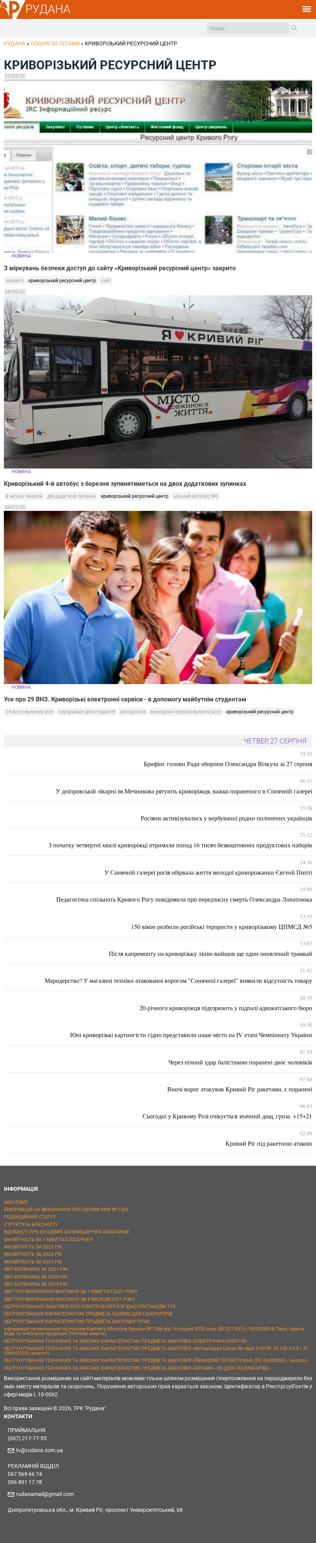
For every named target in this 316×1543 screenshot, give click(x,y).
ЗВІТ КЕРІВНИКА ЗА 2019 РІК (35, 1284)
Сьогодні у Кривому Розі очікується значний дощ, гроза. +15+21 (227, 1116)
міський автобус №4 (195, 496)
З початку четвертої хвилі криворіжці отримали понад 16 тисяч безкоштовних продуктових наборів (180, 845)
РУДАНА (48, 9)
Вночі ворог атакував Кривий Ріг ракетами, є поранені (239, 1089)
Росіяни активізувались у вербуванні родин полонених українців (226, 818)
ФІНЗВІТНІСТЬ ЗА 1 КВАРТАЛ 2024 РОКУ (48, 1239)
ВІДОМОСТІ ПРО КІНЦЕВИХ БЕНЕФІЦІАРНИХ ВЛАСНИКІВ (66, 1232)
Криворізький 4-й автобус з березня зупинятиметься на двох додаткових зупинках (125, 483)
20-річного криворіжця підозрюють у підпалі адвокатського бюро (226, 1008)
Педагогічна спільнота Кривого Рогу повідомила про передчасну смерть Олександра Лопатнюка (184, 899)
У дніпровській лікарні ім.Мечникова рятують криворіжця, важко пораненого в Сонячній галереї (184, 791)
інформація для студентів (87, 712)
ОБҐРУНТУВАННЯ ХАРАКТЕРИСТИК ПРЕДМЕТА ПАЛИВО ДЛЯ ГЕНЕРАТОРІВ (88, 1314)
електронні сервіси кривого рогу (185, 712)
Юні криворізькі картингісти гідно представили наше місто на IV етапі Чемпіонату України (191, 1035)
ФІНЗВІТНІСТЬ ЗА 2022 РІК (33, 1254)
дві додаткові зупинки (71, 496)
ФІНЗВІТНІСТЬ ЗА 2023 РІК (33, 1247)
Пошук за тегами (55, 43)
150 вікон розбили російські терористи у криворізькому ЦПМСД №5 (221, 926)
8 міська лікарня (24, 496)
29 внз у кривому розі (30, 712)
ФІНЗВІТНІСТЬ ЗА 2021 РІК (33, 1262)
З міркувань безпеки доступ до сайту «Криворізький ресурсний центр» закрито (120, 268)
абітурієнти (132, 712)
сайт (106, 280)
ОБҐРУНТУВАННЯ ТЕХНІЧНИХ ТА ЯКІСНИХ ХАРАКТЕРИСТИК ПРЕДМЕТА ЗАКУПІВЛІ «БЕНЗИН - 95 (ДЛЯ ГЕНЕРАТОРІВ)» (136, 1368)
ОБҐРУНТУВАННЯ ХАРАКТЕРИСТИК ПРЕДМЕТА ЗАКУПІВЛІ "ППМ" (77, 1321)
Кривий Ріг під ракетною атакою (268, 1143)
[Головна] (12, 17)
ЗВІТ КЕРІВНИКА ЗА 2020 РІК (35, 1277)
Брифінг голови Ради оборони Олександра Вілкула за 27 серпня (228, 764)
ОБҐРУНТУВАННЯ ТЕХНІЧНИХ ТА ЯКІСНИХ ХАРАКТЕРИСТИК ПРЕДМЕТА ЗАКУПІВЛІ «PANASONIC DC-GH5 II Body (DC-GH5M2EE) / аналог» (156, 1360)
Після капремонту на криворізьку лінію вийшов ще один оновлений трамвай (210, 953)
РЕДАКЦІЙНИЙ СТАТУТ (30, 1217)
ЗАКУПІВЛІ (15, 1202)
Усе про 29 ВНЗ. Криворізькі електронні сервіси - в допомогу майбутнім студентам (125, 699)
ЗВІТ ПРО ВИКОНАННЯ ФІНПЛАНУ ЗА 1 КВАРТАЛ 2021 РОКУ (71, 1291)
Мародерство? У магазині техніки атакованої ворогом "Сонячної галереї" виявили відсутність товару (178, 980)
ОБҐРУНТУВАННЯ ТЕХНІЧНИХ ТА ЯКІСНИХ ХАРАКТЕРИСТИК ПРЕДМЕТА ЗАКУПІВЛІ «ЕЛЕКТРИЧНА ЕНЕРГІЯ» (125, 1341)
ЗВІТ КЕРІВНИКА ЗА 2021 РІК (35, 1269)
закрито (15, 280)
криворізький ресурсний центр (62, 280)
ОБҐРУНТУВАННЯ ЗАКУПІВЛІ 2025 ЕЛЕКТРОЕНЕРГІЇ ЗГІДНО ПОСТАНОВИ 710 (89, 1306)
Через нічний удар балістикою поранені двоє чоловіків (240, 1062)
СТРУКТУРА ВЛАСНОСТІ (30, 1224)
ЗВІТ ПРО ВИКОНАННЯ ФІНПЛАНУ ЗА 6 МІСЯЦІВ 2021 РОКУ (69, 1299)
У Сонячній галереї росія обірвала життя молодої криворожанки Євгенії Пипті (208, 872)
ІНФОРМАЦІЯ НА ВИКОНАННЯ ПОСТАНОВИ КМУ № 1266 (66, 1209)
